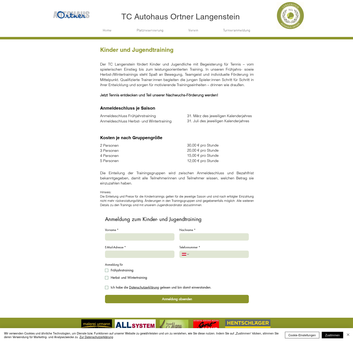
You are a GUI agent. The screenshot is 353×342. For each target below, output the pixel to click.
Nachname (187, 230)
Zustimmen (332, 335)
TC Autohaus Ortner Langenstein (180, 16)
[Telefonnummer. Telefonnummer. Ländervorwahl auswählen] (186, 254)
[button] (150, 31)
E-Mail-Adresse (115, 247)
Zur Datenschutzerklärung (96, 337)
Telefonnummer (189, 247)
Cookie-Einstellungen (302, 335)
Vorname (111, 230)
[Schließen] (348, 335)
